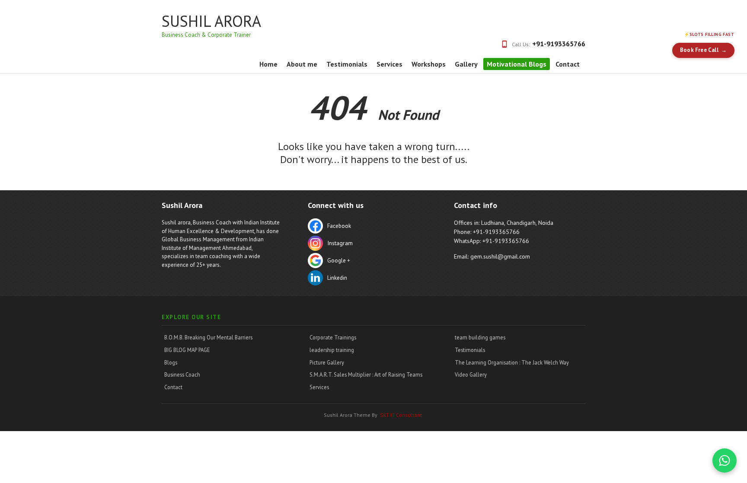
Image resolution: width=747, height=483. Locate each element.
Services (389, 64)
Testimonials (346, 64)
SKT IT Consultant (401, 415)
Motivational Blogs (516, 64)
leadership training (332, 349)
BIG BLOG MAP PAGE (187, 349)
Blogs (170, 362)
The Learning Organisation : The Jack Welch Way (512, 362)
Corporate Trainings (333, 337)
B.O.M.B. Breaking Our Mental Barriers (208, 337)
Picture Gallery (327, 362)
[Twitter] (367, 244)
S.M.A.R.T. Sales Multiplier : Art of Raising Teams (366, 374)
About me (302, 64)
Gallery (466, 64)
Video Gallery (471, 374)
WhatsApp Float (724, 460)
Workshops (429, 64)
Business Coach (182, 374)
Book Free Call (699, 50)
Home (268, 64)
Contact (567, 64)
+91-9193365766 (558, 43)
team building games (480, 337)
